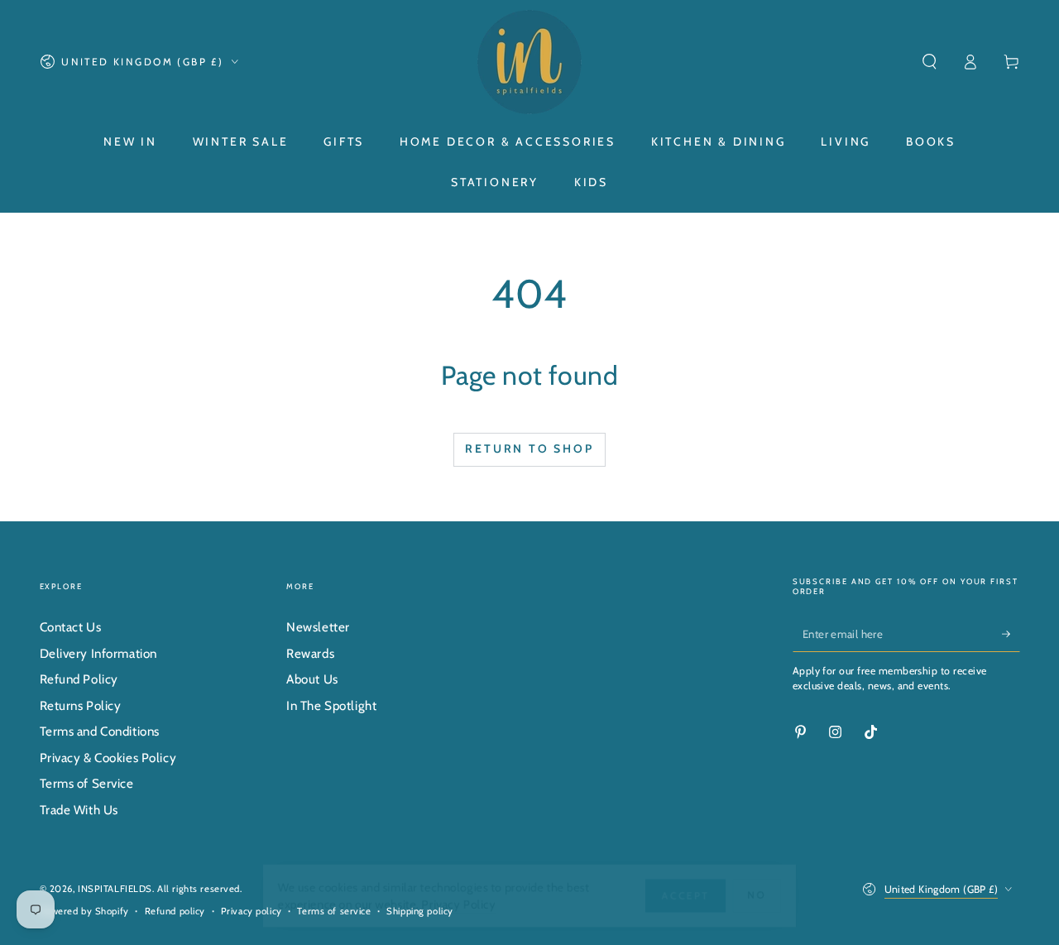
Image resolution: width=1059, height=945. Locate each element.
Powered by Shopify (84, 911)
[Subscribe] (1011, 633)
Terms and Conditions (100, 731)
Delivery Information (98, 653)
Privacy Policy (455, 904)
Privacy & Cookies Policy (108, 757)
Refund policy (175, 911)
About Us (312, 679)
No (769, 894)
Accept (694, 894)
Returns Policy (81, 705)
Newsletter (318, 627)
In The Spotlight (331, 705)
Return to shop (529, 448)
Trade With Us (79, 810)
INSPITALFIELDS (115, 889)
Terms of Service (87, 783)
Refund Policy (79, 679)
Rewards (310, 653)
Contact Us (71, 627)
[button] (929, 62)
